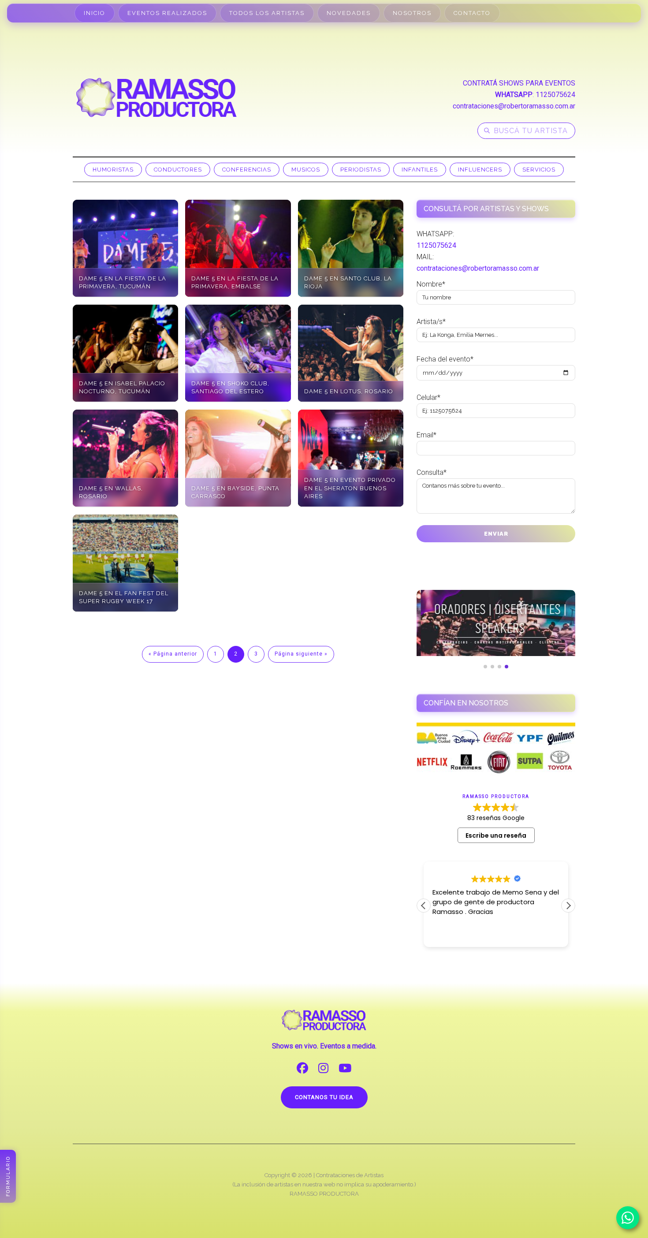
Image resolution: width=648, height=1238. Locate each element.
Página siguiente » (301, 654)
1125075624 (555, 94)
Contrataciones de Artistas (350, 1175)
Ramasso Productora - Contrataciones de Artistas (156, 97)
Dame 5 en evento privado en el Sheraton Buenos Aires (350, 488)
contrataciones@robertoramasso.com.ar (514, 106)
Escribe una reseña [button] (496, 835)
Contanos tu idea (324, 1097)
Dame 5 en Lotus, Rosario (348, 391)
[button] (568, 905)
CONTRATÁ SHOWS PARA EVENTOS (519, 83)
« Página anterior (173, 654)
